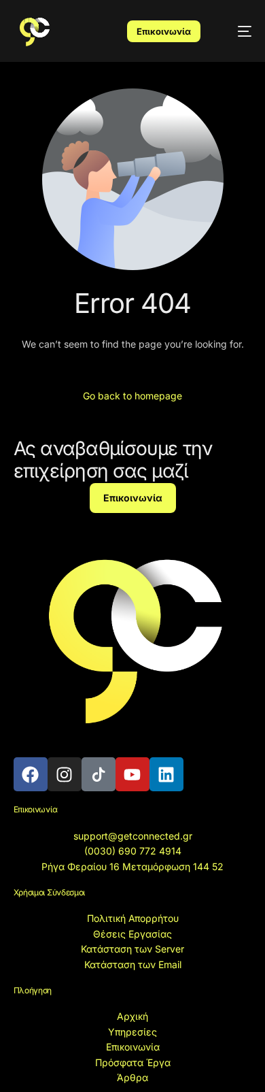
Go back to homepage (132, 395)
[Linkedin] (166, 774)
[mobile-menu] (236, 31)
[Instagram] (65, 774)
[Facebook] (31, 774)
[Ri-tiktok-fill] (99, 774)
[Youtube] (132, 774)
